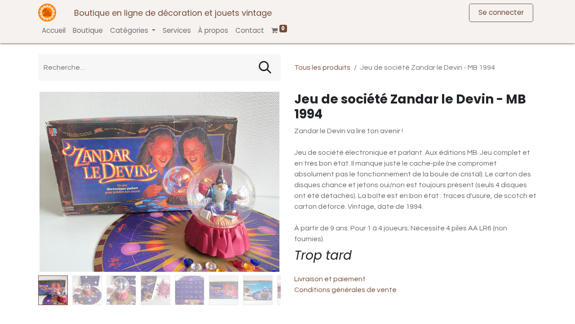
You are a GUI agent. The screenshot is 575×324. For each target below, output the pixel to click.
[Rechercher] (265, 67)
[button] (56, 182)
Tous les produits (322, 67)
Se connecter (501, 12)
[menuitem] (53, 31)
